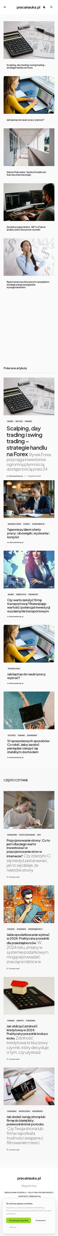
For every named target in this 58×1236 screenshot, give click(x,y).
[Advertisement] (29, 328)
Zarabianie (32, 735)
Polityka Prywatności (40, 1192)
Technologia (14, 668)
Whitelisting (24, 1111)
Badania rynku (14, 524)
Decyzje (19, 421)
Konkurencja (38, 524)
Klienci (26, 524)
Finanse (28, 421)
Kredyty (20, 1021)
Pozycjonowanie (27, 835)
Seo (39, 835)
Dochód (11, 735)
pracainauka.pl (28, 7)
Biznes (10, 421)
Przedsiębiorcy (35, 929)
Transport (33, 594)
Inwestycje (21, 594)
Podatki (11, 929)
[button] (5, 7)
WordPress (37, 1111)
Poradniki (21, 929)
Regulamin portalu (16, 1192)
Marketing (12, 835)
